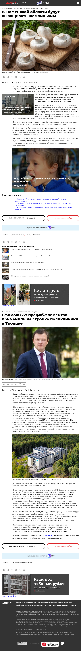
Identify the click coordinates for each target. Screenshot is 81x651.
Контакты (48, 605)
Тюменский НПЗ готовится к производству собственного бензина (33, 256)
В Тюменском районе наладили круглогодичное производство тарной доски (36, 269)
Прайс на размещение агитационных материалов (55, 602)
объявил (48, 536)
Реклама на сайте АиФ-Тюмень (26, 602)
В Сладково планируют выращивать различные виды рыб (30, 276)
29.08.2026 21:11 (6, 312)
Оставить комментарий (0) (63, 218)
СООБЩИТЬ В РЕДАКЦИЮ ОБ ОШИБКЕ (64, 605)
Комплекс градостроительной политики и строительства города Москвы (39, 379)
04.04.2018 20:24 (7, 8)
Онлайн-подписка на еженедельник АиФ (29, 605)
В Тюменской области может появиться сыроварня (28, 262)
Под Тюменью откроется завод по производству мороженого (42, 179)
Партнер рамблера (34, 643)
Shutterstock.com (44, 72)
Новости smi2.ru (9, 306)
